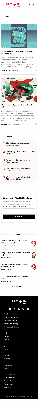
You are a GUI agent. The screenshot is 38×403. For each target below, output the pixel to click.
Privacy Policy (8, 384)
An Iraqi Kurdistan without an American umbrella (18, 161)
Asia (5, 346)
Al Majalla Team (9, 378)
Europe (6, 339)
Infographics (8, 365)
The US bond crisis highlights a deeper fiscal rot (18, 144)
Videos (6, 355)
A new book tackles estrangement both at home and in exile (17, 52)
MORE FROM (18, 287)
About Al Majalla (9, 374)
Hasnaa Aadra (7, 124)
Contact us (7, 387)
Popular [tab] (9, 136)
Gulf (5, 333)
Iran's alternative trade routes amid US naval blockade (20, 169)
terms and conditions (20, 206)
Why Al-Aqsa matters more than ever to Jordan (20, 152)
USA (5, 343)
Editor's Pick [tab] (27, 136)
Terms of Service (9, 381)
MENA (6, 336)
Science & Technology (11, 324)
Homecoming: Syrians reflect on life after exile (17, 106)
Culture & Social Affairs (11, 317)
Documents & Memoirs (11, 327)
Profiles (6, 368)
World (6, 349)
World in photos (9, 362)
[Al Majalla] (19, 36)
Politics (6, 314)
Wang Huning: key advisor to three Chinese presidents (19, 178)
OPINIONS (19, 234)
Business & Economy (11, 320)
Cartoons (7, 359)
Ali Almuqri (5, 70)
